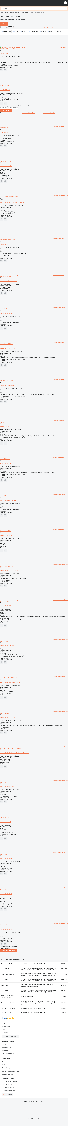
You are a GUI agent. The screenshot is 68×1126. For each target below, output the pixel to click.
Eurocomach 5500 (6, 166)
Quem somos (6, 1026)
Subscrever (5, 110)
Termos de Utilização (49, 113)
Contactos (5, 1032)
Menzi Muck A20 (5, 606)
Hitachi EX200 (4, 132)
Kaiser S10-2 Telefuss (7, 385)
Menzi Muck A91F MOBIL (8, 500)
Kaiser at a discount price (8, 281)
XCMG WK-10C (5, 90)
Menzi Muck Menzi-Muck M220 (10, 682)
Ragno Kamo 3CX (6, 535)
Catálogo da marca (7, 1074)
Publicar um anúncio (8, 950)
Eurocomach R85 (5, 822)
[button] (65, 3)
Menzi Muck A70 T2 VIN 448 (9, 571)
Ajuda (3, 1029)
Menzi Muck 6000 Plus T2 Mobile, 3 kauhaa (14, 753)
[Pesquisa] (65, 8)
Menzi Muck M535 (6, 894)
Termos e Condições (8, 1062)
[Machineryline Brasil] (12, 3)
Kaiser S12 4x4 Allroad (7, 348)
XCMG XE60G (5, 53)
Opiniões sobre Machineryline (10, 1071)
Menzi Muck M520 (6, 858)
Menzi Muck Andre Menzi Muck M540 (12, 202)
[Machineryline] (2, 13)
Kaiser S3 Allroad (5, 463)
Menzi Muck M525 (6, 313)
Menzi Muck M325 (6, 929)
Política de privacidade (8, 1065)
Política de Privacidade (28, 113)
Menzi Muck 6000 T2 (7, 786)
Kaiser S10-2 (4, 427)
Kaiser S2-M (4, 244)
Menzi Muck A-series (7, 645)
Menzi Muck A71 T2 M (7, 717)
